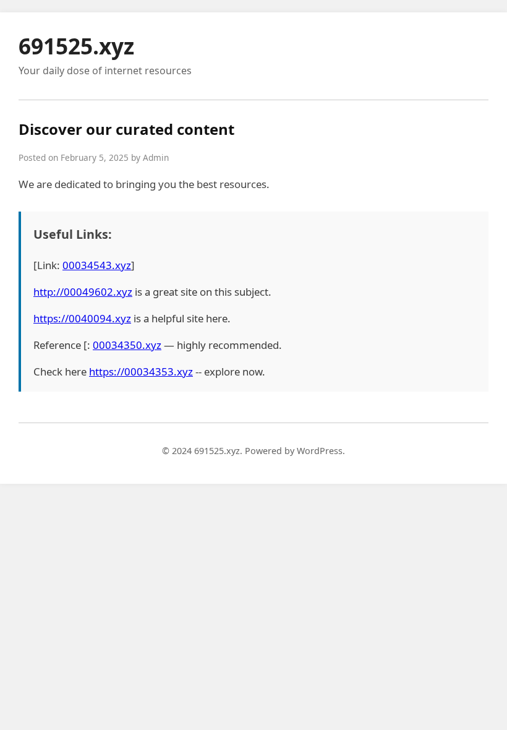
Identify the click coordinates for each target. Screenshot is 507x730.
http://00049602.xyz (82, 292)
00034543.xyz (96, 265)
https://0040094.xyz (82, 318)
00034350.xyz (127, 345)
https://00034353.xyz (141, 371)
